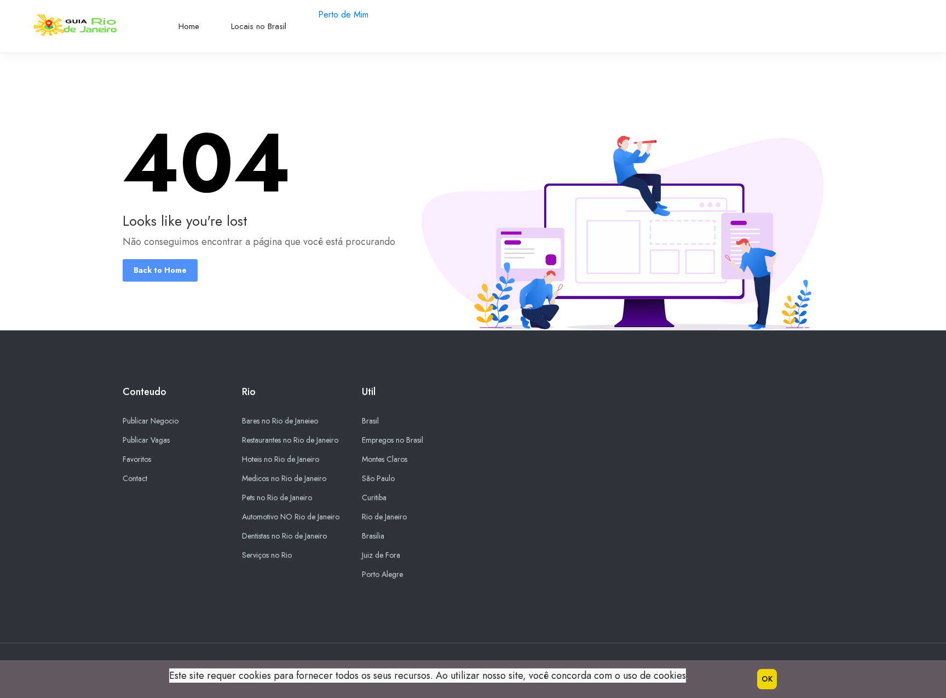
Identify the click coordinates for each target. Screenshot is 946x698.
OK (767, 678)
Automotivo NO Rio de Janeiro (290, 516)
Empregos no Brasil (392, 439)
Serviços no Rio (267, 555)
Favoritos (137, 459)
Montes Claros (384, 459)
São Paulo (378, 478)
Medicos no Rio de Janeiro (284, 478)
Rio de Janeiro (384, 516)
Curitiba (374, 497)
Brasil (370, 420)
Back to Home (160, 270)
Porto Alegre (382, 574)
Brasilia (373, 535)
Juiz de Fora (381, 555)
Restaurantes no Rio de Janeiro (290, 439)
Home (188, 26)
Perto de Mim (343, 14)
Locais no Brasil (258, 26)
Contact (135, 478)
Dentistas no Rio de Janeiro (284, 535)
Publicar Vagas (146, 439)
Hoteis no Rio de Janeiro (280, 459)
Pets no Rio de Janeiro (277, 497)
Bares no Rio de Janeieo (280, 420)
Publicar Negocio (150, 420)
